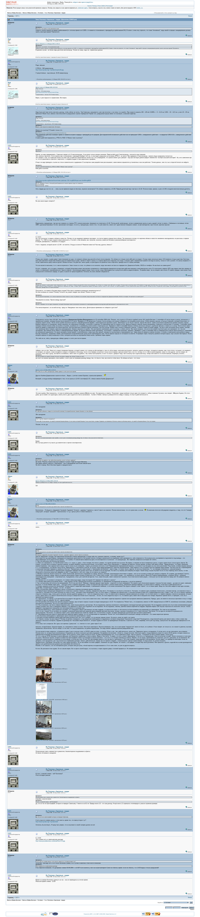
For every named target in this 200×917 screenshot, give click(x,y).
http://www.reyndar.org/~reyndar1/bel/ (47, 822)
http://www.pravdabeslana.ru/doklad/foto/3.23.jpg (50, 841)
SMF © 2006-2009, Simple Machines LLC (106, 914)
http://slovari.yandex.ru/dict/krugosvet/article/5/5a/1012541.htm (51, 133)
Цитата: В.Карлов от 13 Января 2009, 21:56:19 (48, 43)
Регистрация (109, 5)
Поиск (99, 5)
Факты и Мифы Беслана (14, 12)
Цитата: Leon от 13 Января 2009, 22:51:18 (46, 87)
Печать (190, 16)
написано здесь (83, 8)
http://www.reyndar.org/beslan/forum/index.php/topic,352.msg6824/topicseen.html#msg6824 (63, 180)
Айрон (10, 365)
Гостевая (40, 12)
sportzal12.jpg (40, 682)
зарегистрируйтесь (87, 2)
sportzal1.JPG (40, 713)
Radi (9, 39)
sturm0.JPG (40, 740)
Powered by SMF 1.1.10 (89, 914)
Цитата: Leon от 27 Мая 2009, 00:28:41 (46, 503)
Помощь (94, 5)
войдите (75, 2)
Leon (9, 60)
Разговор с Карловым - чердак (56, 12)
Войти (103, 5)
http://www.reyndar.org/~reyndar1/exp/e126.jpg (50, 70)
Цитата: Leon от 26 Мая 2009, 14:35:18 (46, 370)
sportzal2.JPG (40, 728)
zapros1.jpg (40, 699)
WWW (9, 385)
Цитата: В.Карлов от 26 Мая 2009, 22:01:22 (47, 480)
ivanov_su (139, 8)
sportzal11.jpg (40, 668)
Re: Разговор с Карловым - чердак (57, 23)
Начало (89, 5)
